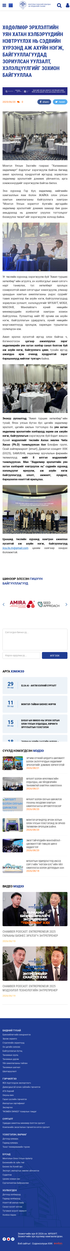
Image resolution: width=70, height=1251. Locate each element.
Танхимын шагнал (11, 1067)
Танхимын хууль (10, 1055)
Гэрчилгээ (9, 1078)
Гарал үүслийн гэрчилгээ (15, 1099)
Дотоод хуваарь (10, 1139)
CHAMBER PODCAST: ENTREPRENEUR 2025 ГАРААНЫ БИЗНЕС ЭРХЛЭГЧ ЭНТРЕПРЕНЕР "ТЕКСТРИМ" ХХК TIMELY (30, 934)
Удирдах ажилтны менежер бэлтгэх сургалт (24, 1123)
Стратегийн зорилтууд (13, 1043)
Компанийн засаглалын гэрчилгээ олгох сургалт (26, 1127)
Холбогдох (10, 1190)
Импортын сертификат (14, 1103)
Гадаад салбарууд (11, 1198)
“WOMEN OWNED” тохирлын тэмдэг (20, 1111)
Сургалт (8, 1118)
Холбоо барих (9, 1215)
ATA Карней (8, 1091)
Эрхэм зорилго (10, 1039)
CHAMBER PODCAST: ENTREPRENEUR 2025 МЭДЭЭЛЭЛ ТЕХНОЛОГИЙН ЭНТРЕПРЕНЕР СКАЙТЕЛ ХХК (30, 988)
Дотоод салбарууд (12, 1194)
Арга (13, 671)
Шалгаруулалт (10, 1071)
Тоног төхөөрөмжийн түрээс (16, 1147)
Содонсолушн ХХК (42, 1243)
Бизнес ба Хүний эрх (12, 1166)
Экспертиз (8, 1107)
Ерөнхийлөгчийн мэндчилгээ (17, 1034)
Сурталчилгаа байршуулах (16, 1183)
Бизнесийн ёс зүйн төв (13, 1162)
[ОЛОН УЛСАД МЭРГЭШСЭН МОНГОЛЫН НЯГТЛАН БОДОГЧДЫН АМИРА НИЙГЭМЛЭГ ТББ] (22, 604)
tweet (61, 102)
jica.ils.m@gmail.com (15, 548)
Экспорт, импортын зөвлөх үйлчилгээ (21, 1171)
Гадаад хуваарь (10, 1143)
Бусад (6, 1154)
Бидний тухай (12, 1030)
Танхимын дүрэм (11, 1059)
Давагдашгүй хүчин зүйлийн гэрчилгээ (21, 1087)
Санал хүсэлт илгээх (12, 1207)
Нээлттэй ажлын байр (13, 1203)
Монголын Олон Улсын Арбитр (17, 1158)
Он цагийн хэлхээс (11, 1047)
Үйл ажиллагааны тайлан (15, 1063)
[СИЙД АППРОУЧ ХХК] (48, 604)
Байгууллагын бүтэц (12, 1051)
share (45, 102)
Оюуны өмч (8, 1095)
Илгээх (54, 655)
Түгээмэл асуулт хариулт (15, 1211)
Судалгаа (7, 1175)
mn (11, 5)
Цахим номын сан (11, 1179)
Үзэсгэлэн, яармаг (15, 1134)
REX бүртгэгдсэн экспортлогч (17, 1083)
